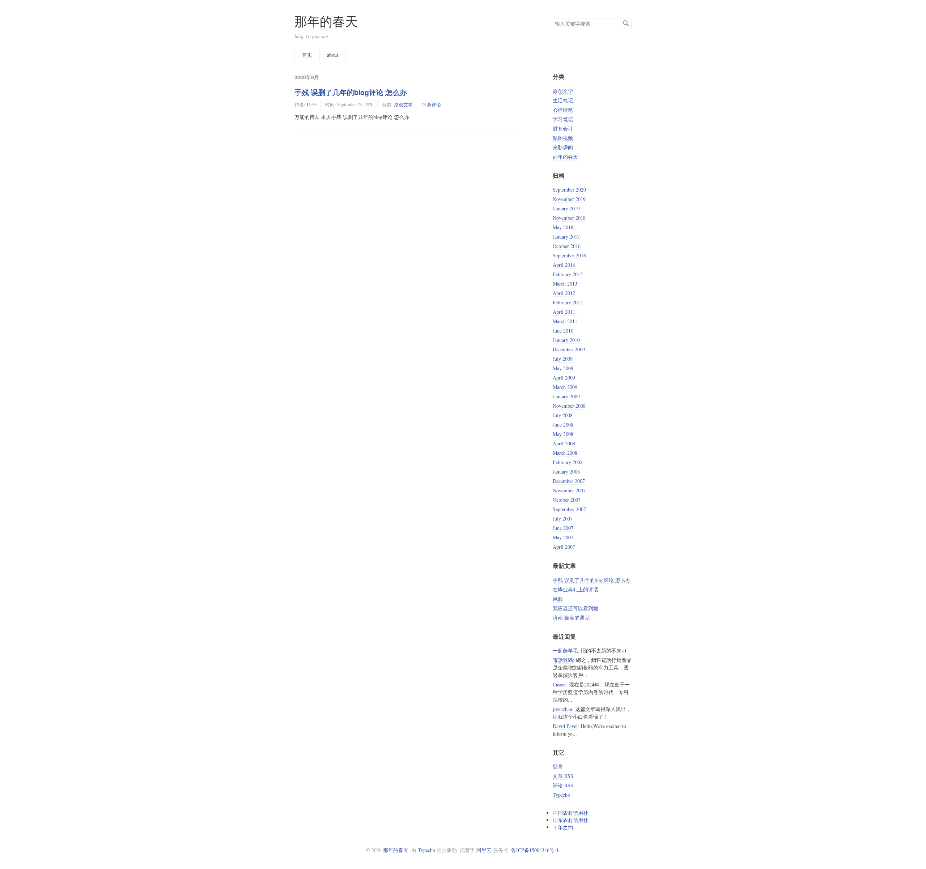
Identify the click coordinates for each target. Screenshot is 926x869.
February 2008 (568, 462)
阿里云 (484, 850)
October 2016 (567, 246)
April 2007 (564, 546)
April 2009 (564, 377)
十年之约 (563, 827)
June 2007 (563, 528)
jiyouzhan (562, 709)
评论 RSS (563, 785)
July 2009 (563, 358)
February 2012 (568, 302)
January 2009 (566, 396)
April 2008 (564, 443)
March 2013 (565, 283)
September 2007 (569, 509)
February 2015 (568, 274)
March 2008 (565, 452)
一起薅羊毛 (565, 650)
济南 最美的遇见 (571, 617)
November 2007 (569, 490)
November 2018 (569, 217)
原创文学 (403, 104)
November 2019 (569, 199)
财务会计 (563, 128)
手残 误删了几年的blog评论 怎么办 (350, 92)
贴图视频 (563, 137)
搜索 (625, 23)
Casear (559, 684)
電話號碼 (563, 659)
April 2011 (564, 311)
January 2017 (566, 236)
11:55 (311, 104)
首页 (307, 54)
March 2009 (565, 387)
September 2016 (569, 255)
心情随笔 (563, 109)
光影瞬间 (563, 147)
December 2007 (569, 481)
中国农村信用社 (570, 812)
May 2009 (563, 368)
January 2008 (566, 471)
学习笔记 (563, 119)
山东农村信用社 (570, 820)
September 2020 (569, 189)
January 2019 (566, 208)
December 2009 (569, 349)
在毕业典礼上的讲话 (575, 589)
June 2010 (563, 330)
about (332, 54)
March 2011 (565, 321)
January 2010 (566, 340)
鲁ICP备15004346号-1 (535, 850)
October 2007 (567, 499)
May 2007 (563, 537)
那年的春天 (326, 21)
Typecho (561, 794)
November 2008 (569, 405)
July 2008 (563, 415)
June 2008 (563, 424)
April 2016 (564, 264)
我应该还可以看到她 (575, 608)
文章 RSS (563, 775)
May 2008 (563, 434)
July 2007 (563, 518)
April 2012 (564, 293)
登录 (558, 766)
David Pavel (565, 726)
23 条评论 (431, 104)
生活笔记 (563, 100)
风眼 (558, 598)
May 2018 (563, 227)
